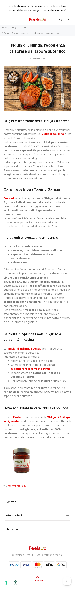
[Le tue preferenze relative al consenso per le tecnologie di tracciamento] (6, 582)
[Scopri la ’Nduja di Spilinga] (22, 460)
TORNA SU (37, 581)
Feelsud (9, 198)
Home (4, 28)
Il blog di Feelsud (18, 28)
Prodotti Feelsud (17, 486)
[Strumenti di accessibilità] (15, 582)
